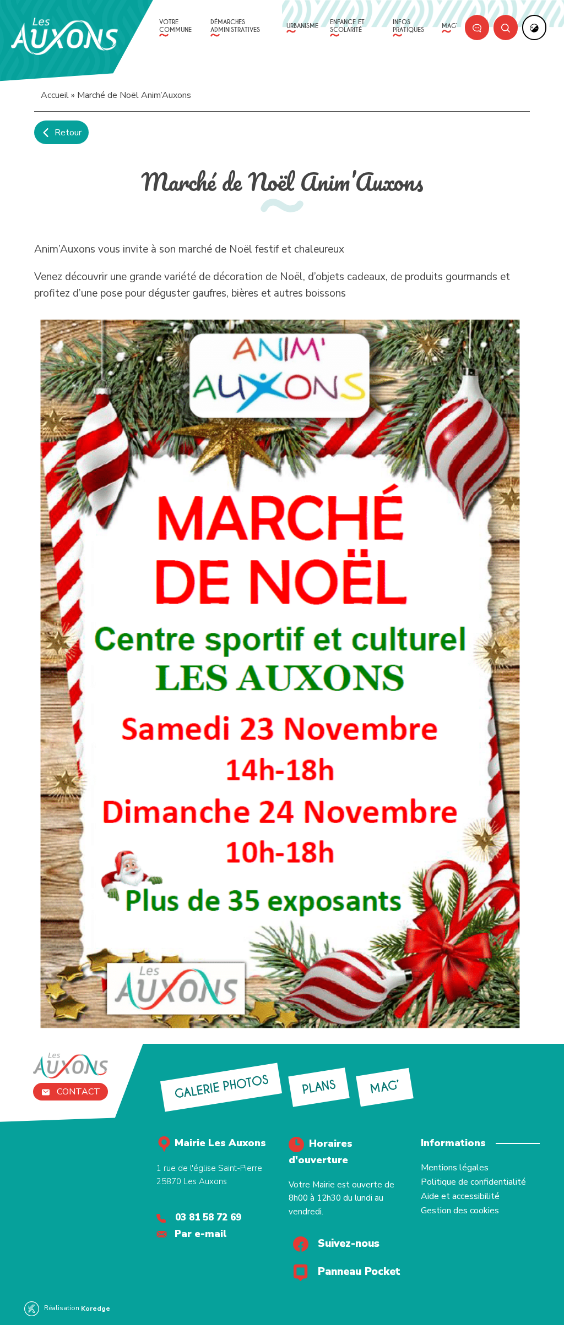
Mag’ (449, 26)
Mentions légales (455, 1168)
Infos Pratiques (408, 26)
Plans (319, 1087)
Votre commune (175, 26)
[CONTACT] (477, 27)
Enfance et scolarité (347, 26)
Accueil (55, 95)
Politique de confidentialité (473, 1182)
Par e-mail (201, 1233)
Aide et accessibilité (460, 1196)
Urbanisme (302, 26)
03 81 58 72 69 (208, 1217)
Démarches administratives (235, 26)
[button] (44, 7)
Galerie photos (221, 1087)
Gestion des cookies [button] (460, 1210)
